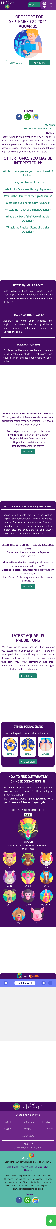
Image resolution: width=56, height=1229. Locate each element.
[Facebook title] (19, 116)
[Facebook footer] (19, 1200)
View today (39, 62)
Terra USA (7, 1129)
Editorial (36, 1147)
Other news (28, 1136)
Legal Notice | (13, 1167)
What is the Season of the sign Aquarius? (28, 189)
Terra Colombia (28, 1122)
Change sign (16, 62)
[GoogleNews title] (35, 116)
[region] (28, 87)
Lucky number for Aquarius (28, 182)
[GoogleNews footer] (35, 1200)
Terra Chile (7, 1122)
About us (28, 1170)
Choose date (28, 676)
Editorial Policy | (42, 1167)
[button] (44, 5)
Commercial (21, 1147)
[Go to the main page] (8, 5)
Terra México (48, 1122)
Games (50, 1129)
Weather (28, 1129)
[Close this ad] (53, 1213)
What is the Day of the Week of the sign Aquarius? (28, 218)
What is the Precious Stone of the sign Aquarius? (28, 229)
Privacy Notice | (27, 1167)
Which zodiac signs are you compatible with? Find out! (28, 173)
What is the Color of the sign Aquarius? (28, 203)
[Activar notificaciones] (39, 1220)
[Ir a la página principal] (4, 982)
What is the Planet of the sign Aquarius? (28, 209)
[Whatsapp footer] (27, 1200)
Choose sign (28, 761)
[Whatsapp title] (27, 116)
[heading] (28, 451)
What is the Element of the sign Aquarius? (28, 196)
